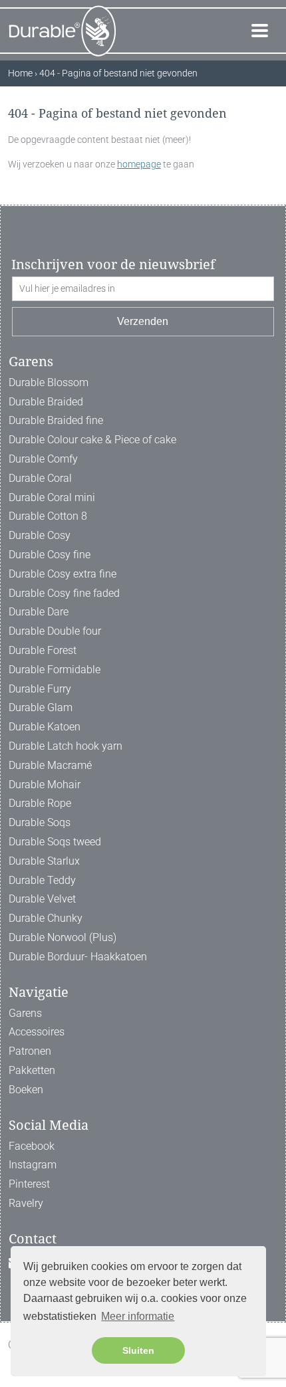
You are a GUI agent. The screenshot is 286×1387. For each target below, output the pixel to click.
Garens (25, 1013)
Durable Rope (40, 803)
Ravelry (26, 1203)
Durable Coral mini (52, 497)
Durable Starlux (44, 861)
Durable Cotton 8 (48, 516)
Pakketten (32, 1070)
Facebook (32, 1146)
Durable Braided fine (56, 420)
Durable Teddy (42, 880)
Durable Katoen (44, 726)
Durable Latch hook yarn (65, 746)
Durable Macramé (50, 765)
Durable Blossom (48, 382)
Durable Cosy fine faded (64, 593)
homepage (139, 164)
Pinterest (29, 1184)
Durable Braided (46, 401)
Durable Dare (39, 611)
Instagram (33, 1164)
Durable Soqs (40, 822)
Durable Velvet (42, 899)
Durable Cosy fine (49, 554)
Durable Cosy (40, 535)
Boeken (26, 1089)
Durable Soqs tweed (55, 841)
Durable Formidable (54, 669)
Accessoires (37, 1031)
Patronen (30, 1051)
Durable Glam (40, 707)
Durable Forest (42, 650)
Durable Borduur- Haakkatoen (78, 956)
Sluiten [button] (138, 1350)
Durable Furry (40, 689)
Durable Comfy (43, 459)
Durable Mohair (44, 784)
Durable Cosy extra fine (62, 574)
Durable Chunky (45, 918)
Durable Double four (55, 631)
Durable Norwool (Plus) (62, 937)
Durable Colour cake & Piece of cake (92, 439)
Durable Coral (40, 478)
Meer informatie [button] (137, 1316)
